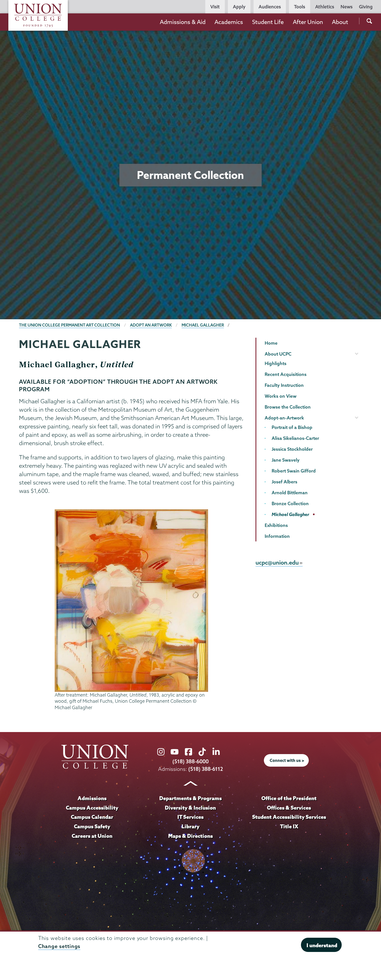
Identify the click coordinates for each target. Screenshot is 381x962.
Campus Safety (92, 826)
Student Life (268, 21)
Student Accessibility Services (289, 817)
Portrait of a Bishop (292, 427)
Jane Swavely (286, 460)
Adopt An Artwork (151, 325)
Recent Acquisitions (286, 374)
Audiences (270, 6)
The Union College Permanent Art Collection (69, 325)
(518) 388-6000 (190, 761)
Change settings (59, 946)
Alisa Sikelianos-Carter (295, 438)
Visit (215, 6)
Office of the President (289, 798)
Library (190, 826)
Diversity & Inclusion (190, 807)
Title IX (289, 826)
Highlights (275, 363)
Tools (299, 6)
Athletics (324, 6)
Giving (366, 6)
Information (277, 536)
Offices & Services (289, 807)
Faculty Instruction (284, 385)
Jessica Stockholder (292, 449)
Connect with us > (287, 760)
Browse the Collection (288, 407)
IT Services (190, 817)
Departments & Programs (190, 798)
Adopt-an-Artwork (284, 418)
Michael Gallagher (203, 325)
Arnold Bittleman (290, 492)
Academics (228, 21)
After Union (308, 21)
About (340, 21)
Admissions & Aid (183, 21)
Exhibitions (276, 525)
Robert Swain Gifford (294, 471)
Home (271, 343)
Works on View (280, 396)
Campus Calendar (92, 817)
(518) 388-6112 (205, 769)
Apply (239, 6)
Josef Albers (284, 481)
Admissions (92, 798)
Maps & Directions (190, 836)
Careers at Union (92, 836)
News (347, 6)
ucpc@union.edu (277, 562)
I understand (322, 945)
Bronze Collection (290, 503)
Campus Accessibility (92, 807)
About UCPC (278, 354)
